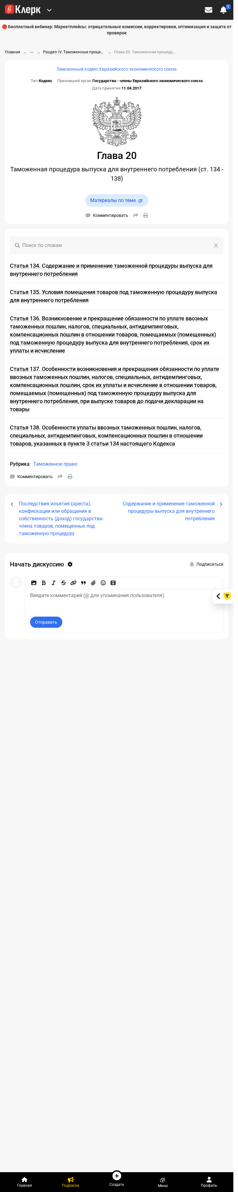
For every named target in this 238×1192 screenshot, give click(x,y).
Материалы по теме (113, 200)
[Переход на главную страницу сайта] (23, 9)
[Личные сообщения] (209, 10)
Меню (163, 1186)
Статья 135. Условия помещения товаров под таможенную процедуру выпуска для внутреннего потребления (113, 296)
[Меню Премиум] (49, 10)
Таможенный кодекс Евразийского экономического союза (117, 69)
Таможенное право (55, 464)
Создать (116, 1184)
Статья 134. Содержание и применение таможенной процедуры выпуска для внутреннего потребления (111, 269)
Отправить (46, 622)
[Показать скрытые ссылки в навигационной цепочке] (31, 52)
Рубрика (19, 464)
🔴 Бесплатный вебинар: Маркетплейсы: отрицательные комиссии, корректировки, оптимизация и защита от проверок (116, 29)
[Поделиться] (135, 215)
